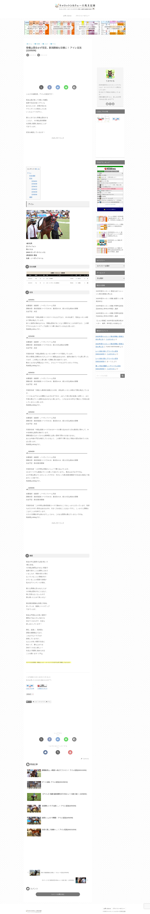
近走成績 (32, 176)
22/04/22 (35, 189)
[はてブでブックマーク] (58, 87)
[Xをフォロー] (58, 752)
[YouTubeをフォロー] (70, 752)
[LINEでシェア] (66, 87)
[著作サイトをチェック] (45, 752)
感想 (30, 197)
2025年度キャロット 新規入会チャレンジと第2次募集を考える (109, 292)
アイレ (29, 173)
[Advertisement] (57, 70)
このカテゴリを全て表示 (110, 204)
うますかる (110, 81)
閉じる (37, 169)
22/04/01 (35, 181)
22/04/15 (35, 186)
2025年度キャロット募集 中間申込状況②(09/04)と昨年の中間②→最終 (109, 307)
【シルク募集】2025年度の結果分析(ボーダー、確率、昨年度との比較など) (109, 322)
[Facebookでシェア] (49, 87)
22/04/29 (35, 192)
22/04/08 (35, 184)
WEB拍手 (29, 694)
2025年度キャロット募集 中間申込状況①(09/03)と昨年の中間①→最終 (109, 314)
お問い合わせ (107, 908)
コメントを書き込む (57, 894)
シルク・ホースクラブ (39, 701)
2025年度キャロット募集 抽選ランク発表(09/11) (109, 300)
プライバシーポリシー (119, 908)
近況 (30, 178)
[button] (74, 87)
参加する (121, 206)
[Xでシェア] (41, 87)
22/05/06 (35, 194)
